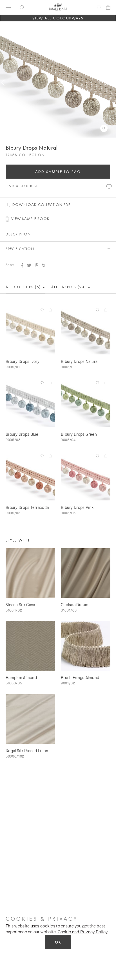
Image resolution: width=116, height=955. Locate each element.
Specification (20, 248)
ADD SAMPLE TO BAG (58, 171)
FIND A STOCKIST (22, 185)
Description (18, 234)
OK (58, 942)
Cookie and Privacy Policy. (83, 931)
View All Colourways (58, 18)
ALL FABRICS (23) (69, 287)
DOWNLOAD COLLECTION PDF (41, 204)
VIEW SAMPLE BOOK (30, 218)
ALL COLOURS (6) (24, 287)
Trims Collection (25, 154)
